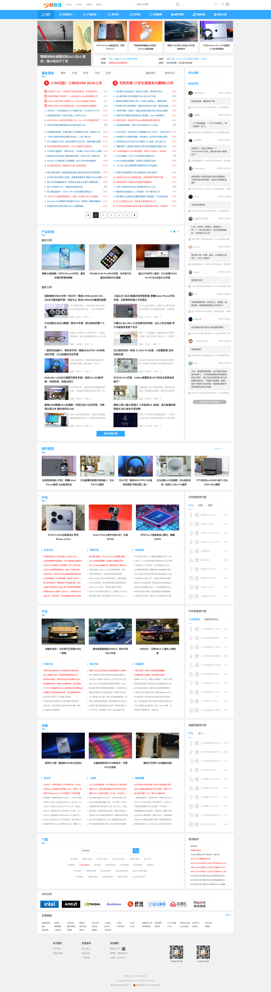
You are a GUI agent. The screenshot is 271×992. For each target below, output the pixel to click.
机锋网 (207, 927)
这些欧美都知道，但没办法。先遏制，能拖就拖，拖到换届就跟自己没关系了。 (209, 303)
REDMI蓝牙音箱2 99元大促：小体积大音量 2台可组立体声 (111, 798)
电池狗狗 (200, 14)
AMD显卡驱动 (102, 859)
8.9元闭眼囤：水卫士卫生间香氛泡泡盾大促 (135, 156)
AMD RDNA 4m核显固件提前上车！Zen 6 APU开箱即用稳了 (73, 120)
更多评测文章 (110, 433)
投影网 (157, 927)
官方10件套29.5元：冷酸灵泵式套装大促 (65, 187)
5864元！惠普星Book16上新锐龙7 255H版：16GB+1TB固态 (66, 811)
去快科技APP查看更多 (209, 402)
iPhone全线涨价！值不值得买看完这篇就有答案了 (108, 583)
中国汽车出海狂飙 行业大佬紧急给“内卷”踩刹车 (136, 172)
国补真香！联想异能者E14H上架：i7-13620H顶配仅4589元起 (66, 798)
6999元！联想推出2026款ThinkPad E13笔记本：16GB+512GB (67, 815)
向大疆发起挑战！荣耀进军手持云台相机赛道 (67, 165)
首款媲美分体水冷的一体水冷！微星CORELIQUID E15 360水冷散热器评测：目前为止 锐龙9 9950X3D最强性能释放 (75, 300)
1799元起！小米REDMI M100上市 (76, 83)
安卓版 (79, 4)
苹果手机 (94, 550)
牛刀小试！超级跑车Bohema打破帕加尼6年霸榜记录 (63, 688)
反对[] (228, 93)
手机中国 (208, 923)
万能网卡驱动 (91, 871)
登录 (216, 4)
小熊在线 (70, 923)
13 (92, 344)
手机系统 (139, 550)
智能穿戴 (139, 778)
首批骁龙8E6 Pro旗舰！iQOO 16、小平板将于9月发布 (63, 592)
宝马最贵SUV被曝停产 (51, 710)
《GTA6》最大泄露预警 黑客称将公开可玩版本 (136, 165)
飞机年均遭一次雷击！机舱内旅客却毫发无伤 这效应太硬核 (142, 111)
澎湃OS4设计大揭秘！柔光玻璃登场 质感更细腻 (152, 592)
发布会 (137, 14)
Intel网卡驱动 (105, 871)
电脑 (45, 725)
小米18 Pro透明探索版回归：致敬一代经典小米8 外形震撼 (72, 196)
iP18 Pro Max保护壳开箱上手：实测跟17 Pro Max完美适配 (111, 592)
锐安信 (81, 930)
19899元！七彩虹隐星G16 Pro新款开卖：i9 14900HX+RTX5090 (75, 111)
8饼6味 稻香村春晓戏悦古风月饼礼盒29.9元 (66, 125)
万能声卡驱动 (93, 877)
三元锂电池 (194, 619)
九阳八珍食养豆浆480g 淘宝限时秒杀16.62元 (136, 187)
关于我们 (57, 949)
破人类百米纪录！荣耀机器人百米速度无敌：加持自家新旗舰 (66, 583)
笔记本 (47, 778)
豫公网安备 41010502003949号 (148, 985)
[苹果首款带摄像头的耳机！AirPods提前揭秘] (145, 31)
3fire (196, 363)
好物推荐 (157, 14)
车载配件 (139, 664)
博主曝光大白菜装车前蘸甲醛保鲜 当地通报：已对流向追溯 (142, 196)
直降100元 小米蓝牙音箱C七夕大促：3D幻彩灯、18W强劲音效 (113, 793)
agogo (196, 272)
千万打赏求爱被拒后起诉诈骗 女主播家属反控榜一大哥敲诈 (142, 206)
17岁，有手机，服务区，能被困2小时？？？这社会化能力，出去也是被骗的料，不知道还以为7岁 (209, 230)
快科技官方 (123, 953)
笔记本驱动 (138, 865)
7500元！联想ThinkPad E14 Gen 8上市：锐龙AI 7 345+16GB (66, 807)
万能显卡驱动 (87, 859)
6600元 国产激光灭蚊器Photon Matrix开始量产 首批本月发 (74, 101)
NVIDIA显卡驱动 (118, 859)
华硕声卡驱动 (108, 877)
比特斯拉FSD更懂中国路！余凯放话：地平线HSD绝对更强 (141, 137)
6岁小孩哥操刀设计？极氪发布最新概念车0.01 (136, 201)
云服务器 (45, 930)
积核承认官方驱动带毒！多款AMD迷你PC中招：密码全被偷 (142, 106)
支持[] (221, 93)
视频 (210, 505)
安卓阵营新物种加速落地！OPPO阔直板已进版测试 (69, 146)
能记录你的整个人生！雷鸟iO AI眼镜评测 (149, 793)
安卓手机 (48, 550)
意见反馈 (86, 953)
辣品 (43, 927)
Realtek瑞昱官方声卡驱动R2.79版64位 (205, 855)
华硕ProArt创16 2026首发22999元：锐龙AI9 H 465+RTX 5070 (67, 802)
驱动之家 (222, 14)
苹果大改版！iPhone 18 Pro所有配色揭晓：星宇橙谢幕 (109, 570)
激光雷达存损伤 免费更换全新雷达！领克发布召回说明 (109, 688)
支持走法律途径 (198, 205)
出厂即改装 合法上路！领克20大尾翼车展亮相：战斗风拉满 (111, 697)
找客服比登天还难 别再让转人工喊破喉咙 (65, 206)
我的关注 (170, 73)
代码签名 (107, 930)
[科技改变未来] (50, 4)
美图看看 (57, 927)
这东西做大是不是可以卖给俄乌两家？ (208, 327)
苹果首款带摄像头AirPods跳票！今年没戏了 (151, 807)
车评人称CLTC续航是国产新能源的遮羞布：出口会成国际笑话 (112, 684)
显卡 (200, 733)
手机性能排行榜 (197, 497)
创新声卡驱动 (122, 877)
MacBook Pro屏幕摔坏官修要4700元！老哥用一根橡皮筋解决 (74, 201)
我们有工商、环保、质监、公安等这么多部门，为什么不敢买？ (209, 256)
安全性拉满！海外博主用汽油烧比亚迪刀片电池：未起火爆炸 (157, 697)
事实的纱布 (199, 93)
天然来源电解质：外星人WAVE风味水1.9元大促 (137, 125)
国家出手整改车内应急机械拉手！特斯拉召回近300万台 (110, 693)
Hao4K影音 (184, 927)
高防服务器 (146, 927)
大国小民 (198, 319)
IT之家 (132, 923)
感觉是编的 (196, 349)
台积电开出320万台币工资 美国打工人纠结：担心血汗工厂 (141, 141)
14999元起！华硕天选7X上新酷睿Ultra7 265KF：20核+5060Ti (143, 132)
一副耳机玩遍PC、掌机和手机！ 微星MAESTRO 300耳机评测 (157, 798)
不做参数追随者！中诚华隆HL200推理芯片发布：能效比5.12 (73, 132)
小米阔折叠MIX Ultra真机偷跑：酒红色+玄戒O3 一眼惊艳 (141, 151)
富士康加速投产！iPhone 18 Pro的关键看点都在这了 (70, 192)
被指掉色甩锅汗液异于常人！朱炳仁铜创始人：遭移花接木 (141, 101)
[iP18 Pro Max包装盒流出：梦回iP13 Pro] (110, 31)
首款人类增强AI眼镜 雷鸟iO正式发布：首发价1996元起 (155, 789)
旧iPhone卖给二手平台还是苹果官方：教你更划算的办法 (110, 578)
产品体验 (91, 14)
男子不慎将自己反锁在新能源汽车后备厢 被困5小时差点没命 (111, 675)
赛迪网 (81, 923)
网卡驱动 (97, 865)
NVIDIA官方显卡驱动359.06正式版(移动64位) (208, 876)
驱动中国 (82, 927)
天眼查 (69, 930)
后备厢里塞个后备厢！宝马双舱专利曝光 (149, 675)
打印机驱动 (124, 865)
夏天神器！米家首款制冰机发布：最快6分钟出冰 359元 (110, 811)
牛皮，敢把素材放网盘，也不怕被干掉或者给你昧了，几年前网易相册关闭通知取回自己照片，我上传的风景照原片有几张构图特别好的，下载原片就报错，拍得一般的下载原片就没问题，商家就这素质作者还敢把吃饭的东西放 (209, 379)
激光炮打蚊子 (197, 280)
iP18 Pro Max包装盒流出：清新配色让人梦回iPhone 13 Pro (111, 565)
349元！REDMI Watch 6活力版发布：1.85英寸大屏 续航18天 (157, 802)
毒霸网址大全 (147, 923)
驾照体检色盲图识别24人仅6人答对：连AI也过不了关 (63, 59)
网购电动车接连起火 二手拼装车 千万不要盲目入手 (138, 192)
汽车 (97, 73)
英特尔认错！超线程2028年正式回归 (63, 763)
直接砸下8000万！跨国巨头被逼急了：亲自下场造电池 (155, 679)
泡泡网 (56, 923)
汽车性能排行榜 (197, 611)
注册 (222, 4)
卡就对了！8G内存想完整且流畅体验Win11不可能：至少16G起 (158, 561)
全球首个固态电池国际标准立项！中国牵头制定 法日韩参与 (111, 706)
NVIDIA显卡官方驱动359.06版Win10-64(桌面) (208, 884)
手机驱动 (150, 865)
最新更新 (48, 73)
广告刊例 (86, 958)
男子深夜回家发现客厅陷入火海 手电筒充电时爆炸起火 (109, 824)
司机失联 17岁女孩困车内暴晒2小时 (146, 83)
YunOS (132, 927)
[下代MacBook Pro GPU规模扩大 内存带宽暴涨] (216, 31)
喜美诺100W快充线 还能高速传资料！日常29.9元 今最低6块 (73, 156)
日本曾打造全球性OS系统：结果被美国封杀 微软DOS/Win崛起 (74, 177)
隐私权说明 (58, 953)
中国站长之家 (185, 923)
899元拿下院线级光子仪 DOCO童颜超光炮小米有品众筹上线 (112, 820)
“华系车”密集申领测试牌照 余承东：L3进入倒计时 (69, 137)
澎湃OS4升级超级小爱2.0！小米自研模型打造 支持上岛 (155, 587)
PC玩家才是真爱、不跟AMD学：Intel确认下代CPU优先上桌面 (74, 151)
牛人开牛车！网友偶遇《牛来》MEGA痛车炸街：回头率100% (112, 710)
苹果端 (89, 4)
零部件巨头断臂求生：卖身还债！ (147, 710)
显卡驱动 (74, 859)
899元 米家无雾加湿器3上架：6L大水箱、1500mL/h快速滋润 (112, 802)
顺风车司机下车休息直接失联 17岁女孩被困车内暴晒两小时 (74, 106)
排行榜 (115, 14)
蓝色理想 (158, 923)
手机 (74, 73)
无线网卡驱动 (111, 865)
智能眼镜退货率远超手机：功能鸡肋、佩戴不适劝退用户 (155, 811)
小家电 (93, 778)
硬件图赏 (48, 448)
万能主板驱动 (84, 865)
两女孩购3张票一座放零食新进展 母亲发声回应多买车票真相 (73, 172)
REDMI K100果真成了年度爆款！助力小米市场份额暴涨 (71, 161)
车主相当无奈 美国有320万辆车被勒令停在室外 (61, 701)
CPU (190, 505)
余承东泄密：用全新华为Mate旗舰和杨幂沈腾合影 (138, 120)
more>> (218, 449)
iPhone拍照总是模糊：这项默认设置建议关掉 (136, 161)
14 (92, 426)
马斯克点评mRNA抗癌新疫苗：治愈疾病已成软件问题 (139, 177)
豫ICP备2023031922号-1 (120, 985)
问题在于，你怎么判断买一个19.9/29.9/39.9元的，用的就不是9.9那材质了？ (209, 151)
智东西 (107, 927)
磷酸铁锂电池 (211, 619)
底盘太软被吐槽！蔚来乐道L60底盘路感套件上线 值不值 (155, 684)
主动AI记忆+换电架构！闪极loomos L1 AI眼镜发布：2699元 (157, 815)
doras (196, 196)
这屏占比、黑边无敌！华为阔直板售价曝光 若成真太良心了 (65, 596)
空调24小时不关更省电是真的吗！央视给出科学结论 (108, 815)
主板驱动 (71, 865)
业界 (108, 73)
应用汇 (119, 923)
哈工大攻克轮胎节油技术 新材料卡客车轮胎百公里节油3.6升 (157, 701)
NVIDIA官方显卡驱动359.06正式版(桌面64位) (208, 880)
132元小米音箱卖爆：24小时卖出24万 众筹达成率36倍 (109, 785)
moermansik (199, 168)
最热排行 (151, 73)
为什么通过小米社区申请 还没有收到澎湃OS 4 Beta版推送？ (157, 574)
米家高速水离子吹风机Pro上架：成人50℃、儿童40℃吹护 (111, 807)
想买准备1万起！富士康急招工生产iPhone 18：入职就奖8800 (112, 596)
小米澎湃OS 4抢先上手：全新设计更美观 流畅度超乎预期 (156, 578)
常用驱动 (194, 846)
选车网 (194, 927)
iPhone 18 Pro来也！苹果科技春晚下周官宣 (105, 587)
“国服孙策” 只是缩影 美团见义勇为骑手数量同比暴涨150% (141, 146)
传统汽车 (48, 664)
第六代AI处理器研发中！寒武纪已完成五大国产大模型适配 (72, 182)
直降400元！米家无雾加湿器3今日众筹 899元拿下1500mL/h (112, 789)
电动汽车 (94, 664)
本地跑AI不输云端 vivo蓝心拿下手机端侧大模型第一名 (63, 587)
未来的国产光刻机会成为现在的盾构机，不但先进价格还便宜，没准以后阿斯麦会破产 (209, 179)
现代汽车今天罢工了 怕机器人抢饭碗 (57, 697)
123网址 (107, 923)
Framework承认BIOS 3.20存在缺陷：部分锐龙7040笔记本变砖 (67, 820)
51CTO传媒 (171, 923)
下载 (45, 839)
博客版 (99, 4)
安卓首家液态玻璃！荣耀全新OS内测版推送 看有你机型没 (156, 570)
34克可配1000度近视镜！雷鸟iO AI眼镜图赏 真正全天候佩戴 (157, 785)
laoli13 (197, 247)
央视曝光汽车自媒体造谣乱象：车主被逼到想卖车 (62, 693)
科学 (85, 73)
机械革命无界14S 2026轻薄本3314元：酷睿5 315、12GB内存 (67, 824)
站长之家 (95, 923)
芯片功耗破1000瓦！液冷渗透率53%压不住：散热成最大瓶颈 (74, 141)
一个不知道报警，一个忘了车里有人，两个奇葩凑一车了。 (209, 124)
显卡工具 (147, 859)
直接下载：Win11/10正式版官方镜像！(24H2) (187, 59)
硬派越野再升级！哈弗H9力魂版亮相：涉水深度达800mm (65, 684)
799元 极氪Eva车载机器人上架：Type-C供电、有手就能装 (156, 706)
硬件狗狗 (179, 14)
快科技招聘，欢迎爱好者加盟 (179, 63)
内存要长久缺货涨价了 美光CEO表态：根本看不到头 (139, 91)
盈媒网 (94, 930)
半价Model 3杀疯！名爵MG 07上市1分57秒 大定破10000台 (111, 679)
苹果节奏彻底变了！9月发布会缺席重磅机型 (105, 574)
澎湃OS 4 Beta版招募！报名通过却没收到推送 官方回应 (155, 583)
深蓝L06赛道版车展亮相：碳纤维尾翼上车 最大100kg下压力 (111, 701)
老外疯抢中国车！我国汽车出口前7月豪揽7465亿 (61, 679)
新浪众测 (195, 923)
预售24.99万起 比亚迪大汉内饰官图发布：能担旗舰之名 (110, 671)
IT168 (169, 927)
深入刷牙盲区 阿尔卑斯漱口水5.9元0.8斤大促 (136, 96)
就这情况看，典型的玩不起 (203, 101)
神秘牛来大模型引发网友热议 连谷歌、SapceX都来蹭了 (140, 115)
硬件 (63, 73)
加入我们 (86, 949)
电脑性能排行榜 (197, 725)
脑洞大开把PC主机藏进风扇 (158, 763)
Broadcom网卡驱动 (140, 871)
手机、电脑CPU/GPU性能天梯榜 (123, 59)
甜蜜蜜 (197, 115)
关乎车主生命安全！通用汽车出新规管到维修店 (152, 688)
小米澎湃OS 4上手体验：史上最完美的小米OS (151, 565)
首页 (48, 14)
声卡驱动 (79, 877)
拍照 (200, 505)
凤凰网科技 (46, 923)
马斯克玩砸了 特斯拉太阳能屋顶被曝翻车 (134, 182)
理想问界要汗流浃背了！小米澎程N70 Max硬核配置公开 (73, 96)
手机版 (68, 4)
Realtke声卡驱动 (138, 877)
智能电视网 (71, 927)
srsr (195, 294)
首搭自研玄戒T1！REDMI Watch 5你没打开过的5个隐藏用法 (157, 824)
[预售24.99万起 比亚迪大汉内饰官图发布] (181, 31)
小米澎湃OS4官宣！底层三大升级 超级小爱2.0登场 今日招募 (157, 596)
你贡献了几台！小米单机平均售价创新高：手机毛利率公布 (74, 91)
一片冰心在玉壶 (201, 341)
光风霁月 (198, 140)
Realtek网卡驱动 (121, 871)
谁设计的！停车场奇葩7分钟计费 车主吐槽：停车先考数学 (65, 706)
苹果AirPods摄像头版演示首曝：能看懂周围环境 (152, 820)
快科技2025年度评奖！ (119, 63)
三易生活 (57, 930)
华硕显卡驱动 (134, 859)
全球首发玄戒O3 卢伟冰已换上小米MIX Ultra (66, 115)
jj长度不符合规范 (201, 218)
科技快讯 (67, 14)
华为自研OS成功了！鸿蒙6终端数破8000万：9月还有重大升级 (158, 557)
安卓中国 (120, 927)
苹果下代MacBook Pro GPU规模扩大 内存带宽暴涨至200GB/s (66, 793)
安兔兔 (94, 927)
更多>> (228, 915)
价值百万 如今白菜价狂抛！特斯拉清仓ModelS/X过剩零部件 (157, 693)
